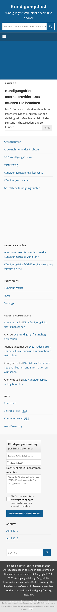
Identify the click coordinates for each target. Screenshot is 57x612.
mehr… (47, 127)
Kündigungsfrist (28, 6)
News (7, 295)
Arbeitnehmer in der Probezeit (22, 149)
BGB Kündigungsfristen (18, 157)
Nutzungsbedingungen (22, 499)
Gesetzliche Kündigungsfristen (22, 188)
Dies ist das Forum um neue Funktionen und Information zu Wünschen (28, 351)
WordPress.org (13, 426)
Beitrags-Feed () (15, 411)
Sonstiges (10, 303)
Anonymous (11, 322)
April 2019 (12, 530)
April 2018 (12, 538)
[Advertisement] (28, 59)
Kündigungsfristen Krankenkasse (23, 172)
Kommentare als (16, 418)
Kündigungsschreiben (17, 180)
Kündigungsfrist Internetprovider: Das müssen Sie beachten (22, 97)
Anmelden (10, 403)
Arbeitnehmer (12, 142)
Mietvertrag (11, 165)
